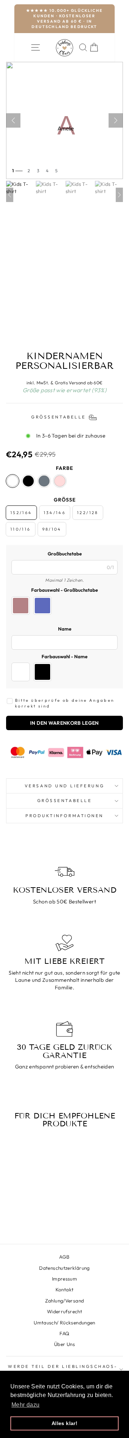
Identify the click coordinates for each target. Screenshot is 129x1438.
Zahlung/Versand (64, 1300)
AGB (64, 1257)
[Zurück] (13, 120)
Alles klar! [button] (64, 1423)
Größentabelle (64, 800)
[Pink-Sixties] (59, 481)
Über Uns (64, 1344)
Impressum (64, 1279)
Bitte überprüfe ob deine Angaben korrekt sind (65, 703)
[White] (12, 481)
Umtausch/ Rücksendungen (64, 1322)
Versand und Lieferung (64, 785)
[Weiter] (116, 120)
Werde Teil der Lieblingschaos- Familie (63, 1369)
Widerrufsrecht (64, 1311)
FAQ (64, 1333)
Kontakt (65, 1289)
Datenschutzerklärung (64, 1268)
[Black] (28, 481)
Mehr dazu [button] (25, 1405)
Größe (65, 499)
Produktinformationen (64, 815)
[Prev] (9, 195)
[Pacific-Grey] (44, 481)
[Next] (119, 195)
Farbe (64, 468)
